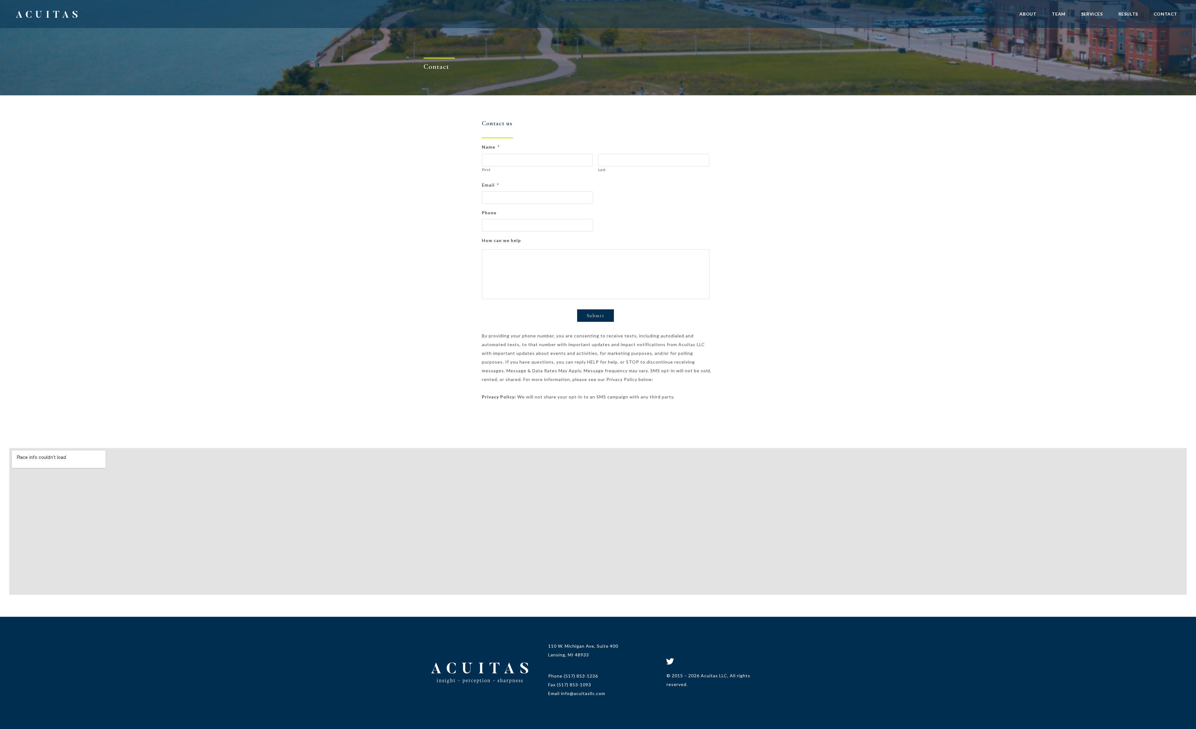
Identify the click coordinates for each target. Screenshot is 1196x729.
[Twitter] (670, 661)
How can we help (501, 240)
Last (602, 170)
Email (490, 185)
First (486, 170)
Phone (489, 212)
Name (491, 147)
